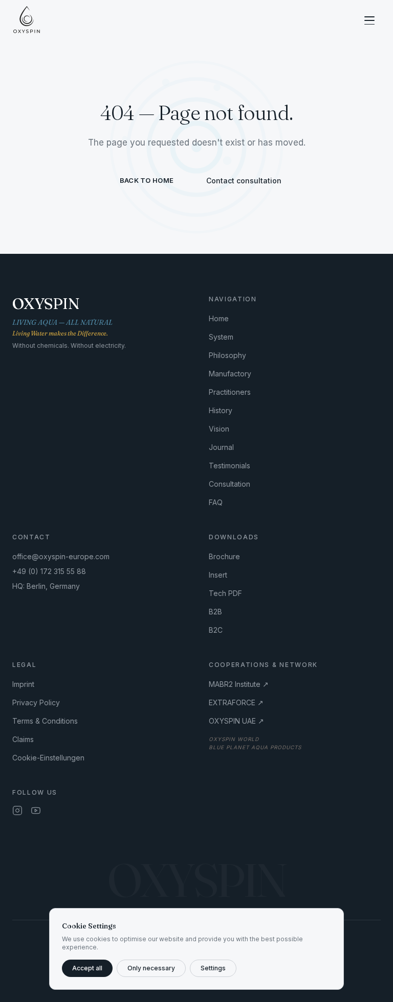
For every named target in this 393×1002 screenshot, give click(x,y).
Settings (213, 968)
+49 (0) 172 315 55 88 (49, 571)
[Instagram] (17, 810)
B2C (216, 630)
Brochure (224, 556)
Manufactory (230, 373)
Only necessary (151, 968)
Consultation (229, 484)
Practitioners (230, 392)
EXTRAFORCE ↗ (236, 702)
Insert (218, 574)
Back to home (146, 180)
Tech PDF (225, 593)
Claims (23, 739)
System (221, 336)
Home (219, 318)
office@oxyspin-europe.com (61, 556)
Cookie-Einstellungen (48, 757)
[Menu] (369, 20)
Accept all (87, 968)
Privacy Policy (36, 702)
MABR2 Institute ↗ (239, 684)
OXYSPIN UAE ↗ (236, 721)
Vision (219, 428)
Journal (221, 447)
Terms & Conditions (45, 721)
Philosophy (227, 355)
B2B (215, 611)
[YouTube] (36, 810)
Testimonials (229, 465)
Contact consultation (243, 180)
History (220, 410)
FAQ (216, 502)
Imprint (23, 684)
